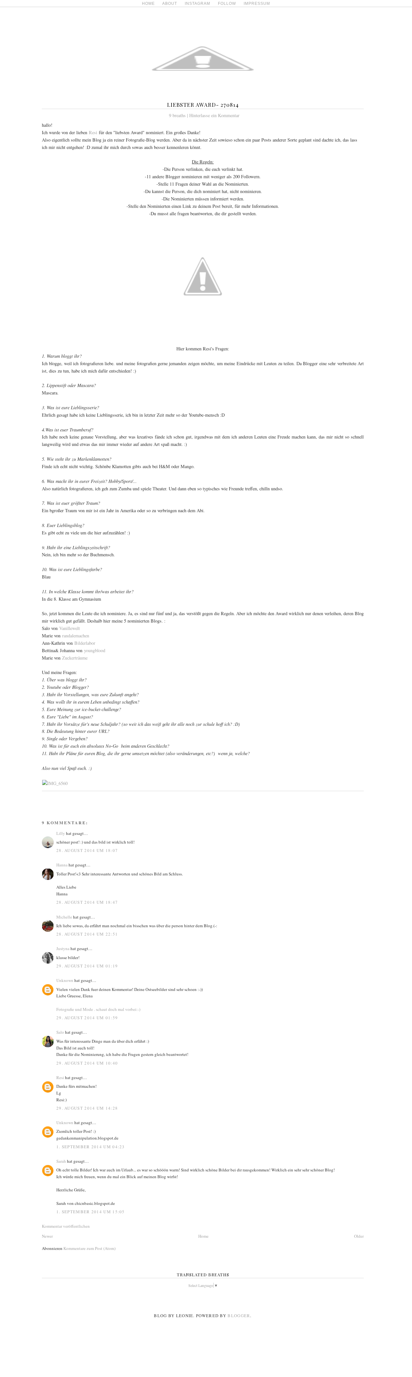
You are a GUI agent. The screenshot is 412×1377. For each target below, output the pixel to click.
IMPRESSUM (257, 3)
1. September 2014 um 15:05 (90, 1212)
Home (203, 1236)
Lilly (60, 833)
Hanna (62, 865)
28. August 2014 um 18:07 (87, 850)
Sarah (61, 1161)
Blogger (239, 1315)
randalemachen (75, 636)
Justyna (63, 948)
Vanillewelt (69, 628)
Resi (93, 132)
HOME (148, 3)
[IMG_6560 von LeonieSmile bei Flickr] (55, 783)
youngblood (94, 650)
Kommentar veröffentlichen (66, 1226)
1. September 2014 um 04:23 (90, 1147)
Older (359, 1236)
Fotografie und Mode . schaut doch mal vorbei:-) (98, 1009)
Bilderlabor (84, 643)
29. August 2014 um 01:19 (87, 966)
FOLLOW (227, 3)
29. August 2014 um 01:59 (87, 1018)
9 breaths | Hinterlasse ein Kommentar (204, 115)
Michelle (64, 917)
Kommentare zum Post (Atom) (89, 1248)
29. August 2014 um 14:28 (87, 1108)
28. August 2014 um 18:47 (87, 902)
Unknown (64, 980)
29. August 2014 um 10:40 (87, 1063)
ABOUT (169, 3)
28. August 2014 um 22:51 (87, 934)
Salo (60, 1032)
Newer (47, 1236)
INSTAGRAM (197, 3)
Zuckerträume (75, 658)
